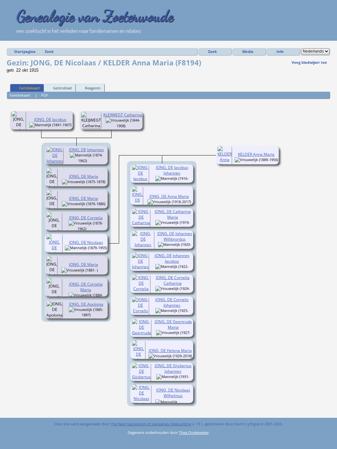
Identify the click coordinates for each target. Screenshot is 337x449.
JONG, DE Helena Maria (170, 350)
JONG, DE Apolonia (86, 304)
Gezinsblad (62, 87)
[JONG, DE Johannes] (55, 161)
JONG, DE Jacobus (50, 119)
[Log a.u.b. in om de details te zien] (180, 401)
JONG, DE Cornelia (86, 218)
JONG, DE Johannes (86, 150)
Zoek (49, 51)
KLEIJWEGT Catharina (122, 115)
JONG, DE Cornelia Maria (86, 287)
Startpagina (25, 51)
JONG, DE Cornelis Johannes (172, 302)
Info (280, 51)
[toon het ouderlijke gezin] (50, 126)
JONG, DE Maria (83, 176)
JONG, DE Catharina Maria (173, 214)
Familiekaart (29, 87)
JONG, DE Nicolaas (86, 242)
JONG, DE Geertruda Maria (173, 324)
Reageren (93, 87)
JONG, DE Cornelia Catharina (173, 280)
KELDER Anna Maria (256, 154)
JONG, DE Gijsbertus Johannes (173, 368)
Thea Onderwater (194, 432)
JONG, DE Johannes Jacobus (172, 258)
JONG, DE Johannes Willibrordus (174, 236)
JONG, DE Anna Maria (169, 196)
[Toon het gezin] (91, 160)
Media (247, 51)
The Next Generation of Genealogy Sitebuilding (151, 423)
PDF (44, 95)
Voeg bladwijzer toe (309, 62)
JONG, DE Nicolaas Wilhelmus (173, 392)
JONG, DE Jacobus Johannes (172, 170)
